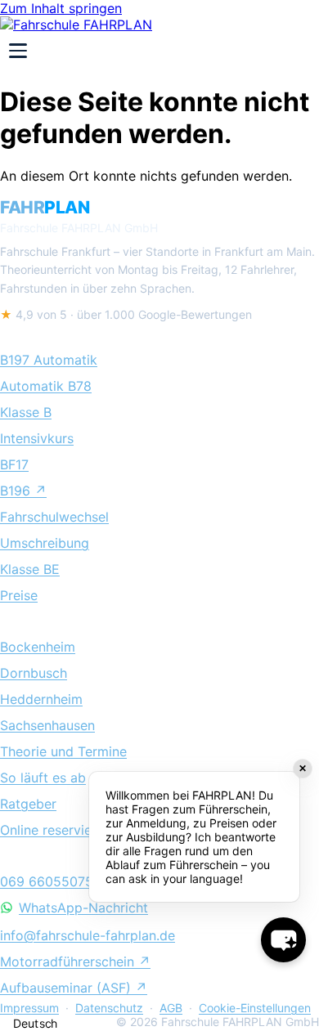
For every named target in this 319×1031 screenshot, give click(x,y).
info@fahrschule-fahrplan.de (87, 935)
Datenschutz (109, 1008)
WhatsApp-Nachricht (83, 907)
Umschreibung (44, 543)
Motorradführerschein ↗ (75, 961)
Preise (19, 595)
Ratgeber (28, 804)
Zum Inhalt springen (61, 8)
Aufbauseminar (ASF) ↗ (73, 987)
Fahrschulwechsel (54, 517)
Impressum (29, 1008)
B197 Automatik (48, 360)
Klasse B (26, 412)
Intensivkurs (37, 438)
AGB (171, 1008)
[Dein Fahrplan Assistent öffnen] (283, 939)
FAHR (44, 207)
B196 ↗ (23, 490)
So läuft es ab (43, 777)
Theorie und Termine (63, 751)
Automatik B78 (46, 386)
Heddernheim (41, 699)
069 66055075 (46, 881)
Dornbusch (33, 673)
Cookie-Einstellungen (255, 1008)
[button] (131, 1023)
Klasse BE (30, 569)
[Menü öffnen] (18, 51)
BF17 (14, 464)
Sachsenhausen (47, 725)
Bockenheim (37, 647)
